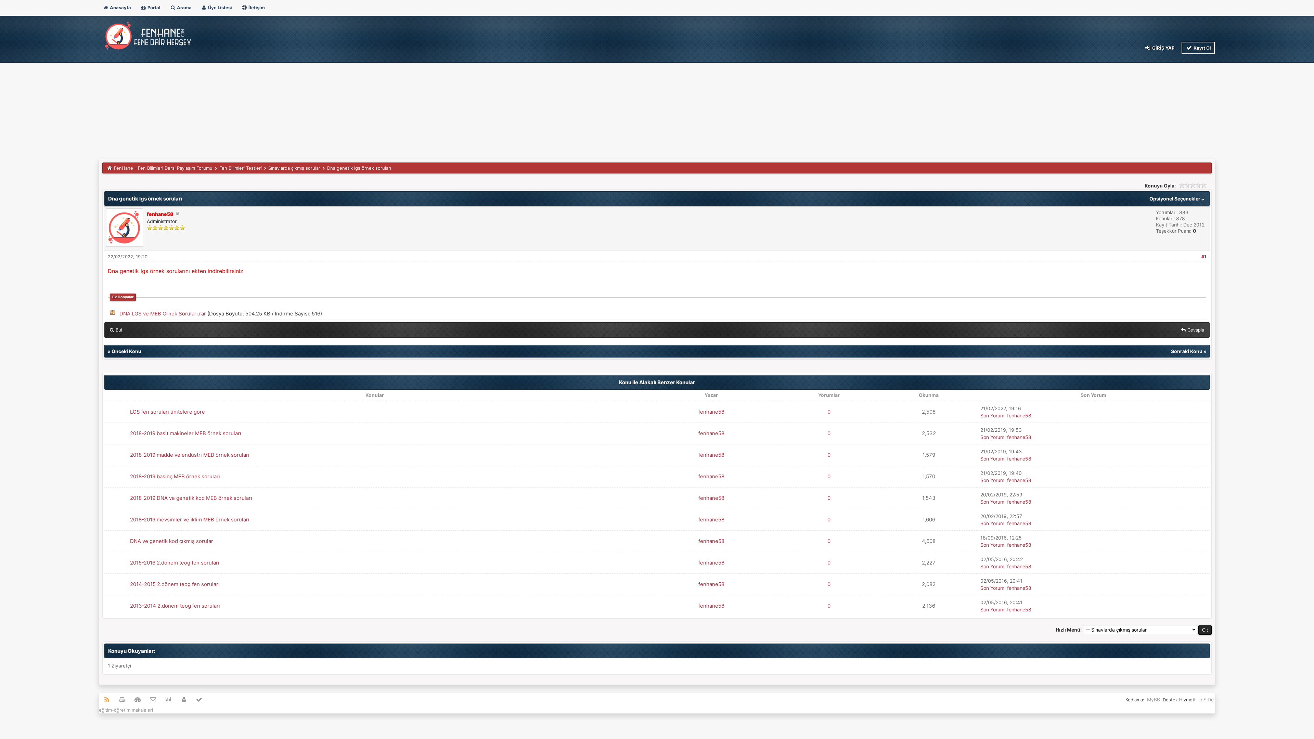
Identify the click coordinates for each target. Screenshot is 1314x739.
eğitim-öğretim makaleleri (126, 710)
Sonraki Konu (1186, 351)
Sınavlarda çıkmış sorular (294, 168)
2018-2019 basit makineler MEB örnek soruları (185, 433)
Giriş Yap (1162, 48)
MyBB (1153, 699)
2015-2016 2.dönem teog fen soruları (174, 562)
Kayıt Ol (1202, 48)
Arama (184, 7)
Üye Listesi (219, 7)
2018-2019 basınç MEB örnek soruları (175, 476)
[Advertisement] (657, 107)
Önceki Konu (126, 351)
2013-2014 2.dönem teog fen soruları (175, 605)
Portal (153, 7)
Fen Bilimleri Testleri (240, 168)
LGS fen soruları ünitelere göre (167, 412)
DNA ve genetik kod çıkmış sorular (171, 541)
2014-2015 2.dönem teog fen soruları (175, 584)
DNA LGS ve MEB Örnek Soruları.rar (162, 313)
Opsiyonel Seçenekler (1175, 199)
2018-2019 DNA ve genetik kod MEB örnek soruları (191, 498)
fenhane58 (711, 412)
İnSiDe (1206, 699)
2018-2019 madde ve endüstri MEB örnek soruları (189, 455)
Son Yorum (992, 415)
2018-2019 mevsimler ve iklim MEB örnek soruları (189, 519)
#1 (1203, 256)
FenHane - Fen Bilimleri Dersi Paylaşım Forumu (163, 168)
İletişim (256, 7)
